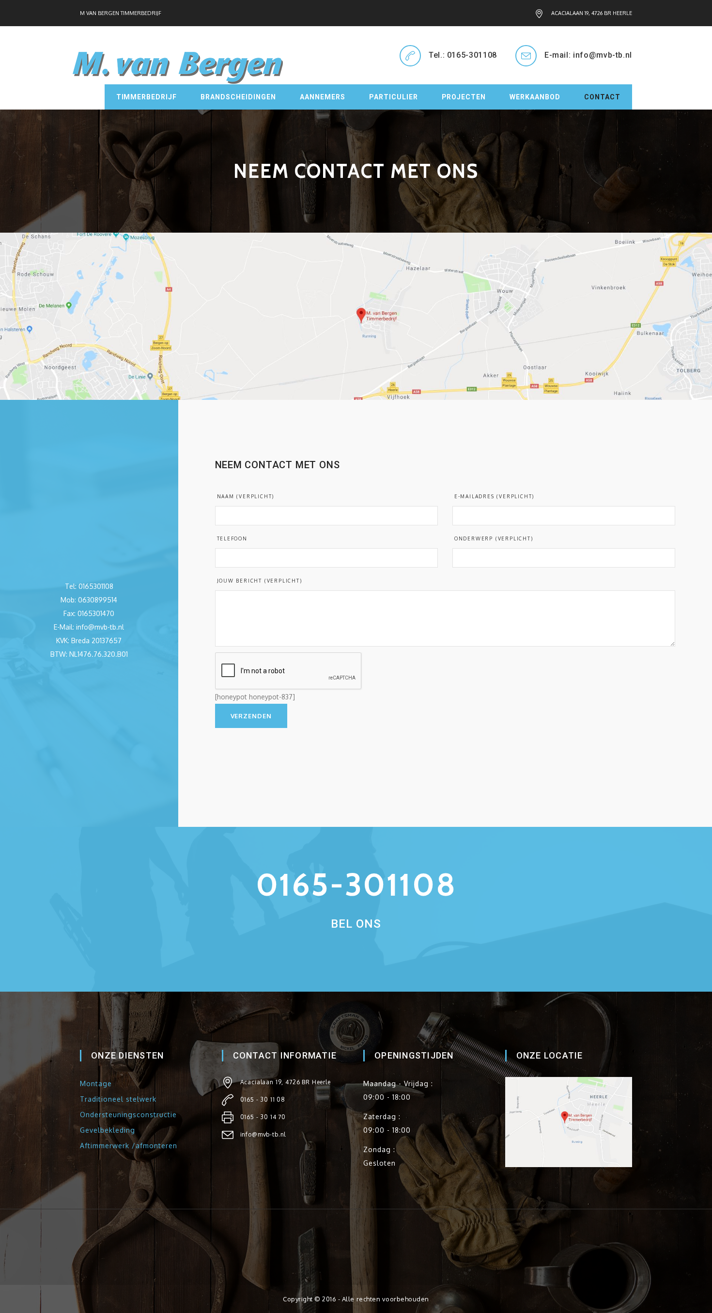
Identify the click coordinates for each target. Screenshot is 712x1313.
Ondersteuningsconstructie (128, 1114)
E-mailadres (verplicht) (494, 496)
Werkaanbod (535, 97)
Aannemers (322, 97)
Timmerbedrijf (146, 97)
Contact (602, 97)
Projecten (464, 97)
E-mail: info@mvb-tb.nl (588, 55)
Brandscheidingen (238, 97)
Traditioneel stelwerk (118, 1099)
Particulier (393, 97)
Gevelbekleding (107, 1130)
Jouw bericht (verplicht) (259, 581)
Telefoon (232, 538)
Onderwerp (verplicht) (493, 538)
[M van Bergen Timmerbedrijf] (178, 68)
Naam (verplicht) (246, 496)
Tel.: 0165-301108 (463, 55)
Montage (96, 1083)
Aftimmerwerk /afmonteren (128, 1145)
